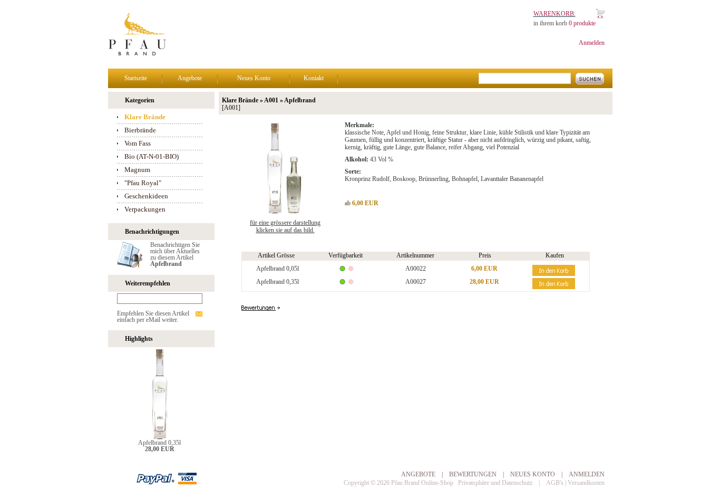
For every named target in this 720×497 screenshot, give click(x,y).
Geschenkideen (146, 196)
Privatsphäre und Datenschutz (495, 482)
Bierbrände (140, 130)
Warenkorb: (554, 13)
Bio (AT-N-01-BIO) (151, 156)
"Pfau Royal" (142, 183)
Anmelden (592, 42)
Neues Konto (253, 78)
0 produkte (582, 23)
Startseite (135, 78)
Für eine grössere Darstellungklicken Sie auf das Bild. (285, 226)
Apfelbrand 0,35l (159, 442)
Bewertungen (473, 474)
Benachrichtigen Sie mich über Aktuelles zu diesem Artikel (175, 254)
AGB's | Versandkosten (575, 482)
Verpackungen (145, 209)
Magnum (137, 170)
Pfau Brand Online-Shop (422, 482)
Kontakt (314, 78)
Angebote (190, 78)
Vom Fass (137, 143)
